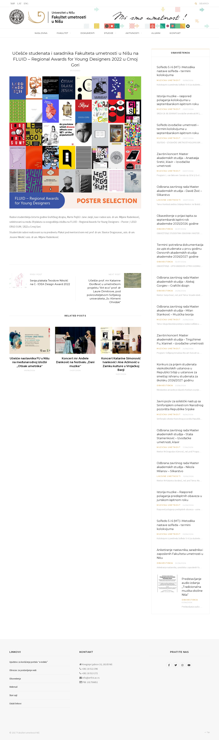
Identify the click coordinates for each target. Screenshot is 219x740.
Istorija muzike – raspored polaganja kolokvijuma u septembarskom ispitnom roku (178, 100)
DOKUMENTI (88, 33)
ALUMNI (155, 33)
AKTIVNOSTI (132, 33)
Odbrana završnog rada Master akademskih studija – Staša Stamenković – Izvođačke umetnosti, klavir (178, 436)
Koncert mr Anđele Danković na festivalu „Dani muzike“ (75, 362)
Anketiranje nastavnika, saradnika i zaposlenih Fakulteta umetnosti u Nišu (180, 553)
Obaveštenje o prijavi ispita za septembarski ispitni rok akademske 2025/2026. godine (177, 219)
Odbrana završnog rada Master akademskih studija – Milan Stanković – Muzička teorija (178, 310)
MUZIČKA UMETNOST (169, 80)
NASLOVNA (41, 33)
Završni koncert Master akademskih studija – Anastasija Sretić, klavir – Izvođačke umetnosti (178, 160)
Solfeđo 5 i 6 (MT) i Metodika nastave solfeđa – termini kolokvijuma (176, 71)
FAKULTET (62, 33)
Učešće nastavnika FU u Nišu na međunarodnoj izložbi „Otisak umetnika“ (29, 362)
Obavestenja (165, 229)
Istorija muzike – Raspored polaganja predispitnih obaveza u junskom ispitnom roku (179, 496)
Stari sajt (13, 695)
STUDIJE (108, 33)
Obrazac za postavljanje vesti (22, 670)
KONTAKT (175, 33)
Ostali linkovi (15, 703)
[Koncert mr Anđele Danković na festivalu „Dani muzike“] (75, 340)
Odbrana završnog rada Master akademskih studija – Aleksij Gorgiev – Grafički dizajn (178, 281)
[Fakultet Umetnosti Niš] (57, 18)
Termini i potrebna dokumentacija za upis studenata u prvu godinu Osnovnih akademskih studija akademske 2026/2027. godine (180, 250)
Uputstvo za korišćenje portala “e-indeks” (28, 662)
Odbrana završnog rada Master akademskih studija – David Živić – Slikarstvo (179, 190)
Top (208, 732)
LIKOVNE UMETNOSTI (169, 200)
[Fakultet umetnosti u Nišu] (16, 17)
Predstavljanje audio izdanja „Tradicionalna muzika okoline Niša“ (192, 587)
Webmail (13, 686)
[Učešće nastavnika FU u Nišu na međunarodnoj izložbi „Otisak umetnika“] (29, 340)
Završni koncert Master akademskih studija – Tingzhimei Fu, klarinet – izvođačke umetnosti (180, 339)
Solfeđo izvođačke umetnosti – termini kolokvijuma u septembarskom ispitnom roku (178, 129)
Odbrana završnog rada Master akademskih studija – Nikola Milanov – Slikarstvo (178, 467)
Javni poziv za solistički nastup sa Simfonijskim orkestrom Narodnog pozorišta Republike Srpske (180, 405)
